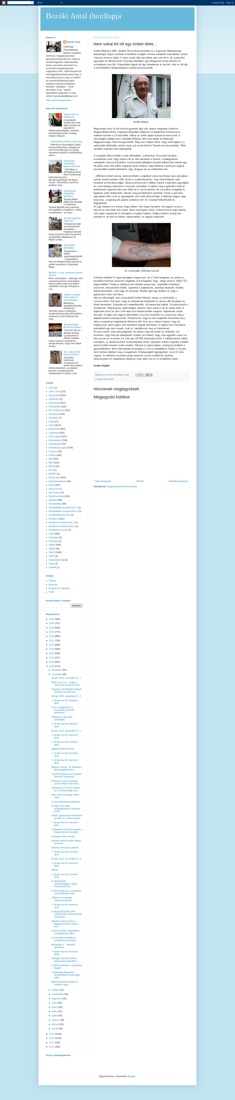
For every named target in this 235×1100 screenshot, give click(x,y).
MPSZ (52, 466)
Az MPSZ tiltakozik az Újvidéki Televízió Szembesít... (66, 775)
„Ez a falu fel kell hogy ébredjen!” (72, 353)
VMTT (52, 556)
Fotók (51, 592)
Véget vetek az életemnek (71, 115)
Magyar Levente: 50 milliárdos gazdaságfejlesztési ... (66, 768)
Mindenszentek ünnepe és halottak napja (64, 983)
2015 (52, 666)
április (55, 1015)
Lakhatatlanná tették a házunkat (66, 141)
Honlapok (53, 417)
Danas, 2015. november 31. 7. (66, 678)
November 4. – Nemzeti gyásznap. (63, 946)
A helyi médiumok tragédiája (65, 802)
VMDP (52, 548)
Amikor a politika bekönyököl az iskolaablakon (72, 297)
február (55, 1024)
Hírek (51, 425)
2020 (52, 645)
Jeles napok (55, 436)
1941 (51, 388)
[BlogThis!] (140, 375)
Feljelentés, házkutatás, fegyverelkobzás (72, 164)
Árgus (52, 563)
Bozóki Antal (73, 42)
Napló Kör (54, 489)
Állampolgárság (56, 560)
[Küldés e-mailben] (137, 375)
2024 (52, 627)
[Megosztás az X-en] (144, 375)
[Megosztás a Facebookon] (147, 375)
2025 (52, 623)
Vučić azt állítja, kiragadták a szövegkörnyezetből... (65, 932)
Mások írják (108, 379)
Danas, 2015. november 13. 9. (66, 859)
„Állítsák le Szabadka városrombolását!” (61, 899)
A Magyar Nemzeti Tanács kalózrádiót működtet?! (64, 959)
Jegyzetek (54, 433)
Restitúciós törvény (58, 530)
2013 (52, 1038)
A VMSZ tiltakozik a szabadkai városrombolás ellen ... (66, 892)
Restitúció (54, 519)
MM (50, 459)
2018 (52, 653)
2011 (52, 1047)
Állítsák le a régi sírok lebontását (62, 718)
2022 (52, 636)
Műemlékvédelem (57, 481)
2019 (52, 649)
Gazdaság (54, 414)
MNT (51, 462)
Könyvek (53, 584)
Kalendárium (55, 440)
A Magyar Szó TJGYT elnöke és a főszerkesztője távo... (65, 789)
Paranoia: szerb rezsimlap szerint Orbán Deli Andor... (65, 782)
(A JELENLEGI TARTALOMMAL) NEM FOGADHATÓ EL (64, 884)
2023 (52, 632)
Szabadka (54, 537)
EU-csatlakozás (56, 410)
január (55, 1028)
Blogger (131, 1076)
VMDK (52, 545)
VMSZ (52, 552)
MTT (51, 470)
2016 (52, 662)
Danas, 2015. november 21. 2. (66, 696)
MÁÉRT (52, 474)
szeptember (58, 994)
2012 (52, 1042)
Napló (52, 485)
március (56, 1020)
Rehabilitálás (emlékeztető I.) (63, 507)
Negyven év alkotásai (59, 588)
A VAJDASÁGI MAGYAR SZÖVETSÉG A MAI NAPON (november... (66, 914)
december (57, 670)
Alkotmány (54, 399)
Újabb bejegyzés (103, 481)
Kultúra (52, 455)
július (55, 1003)
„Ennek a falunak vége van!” (72, 219)
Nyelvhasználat (56, 496)
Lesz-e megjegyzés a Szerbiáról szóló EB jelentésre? (62, 710)
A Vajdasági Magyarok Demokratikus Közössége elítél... (65, 975)
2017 (52, 657)
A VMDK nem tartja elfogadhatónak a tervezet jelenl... (65, 809)
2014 (52, 1034)
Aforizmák (54, 395)
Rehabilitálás (55, 504)
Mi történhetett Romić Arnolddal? (73, 325)
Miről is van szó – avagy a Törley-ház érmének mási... (66, 683)
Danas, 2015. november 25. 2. (66, 731)
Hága (51, 421)
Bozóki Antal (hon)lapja (83, 16)
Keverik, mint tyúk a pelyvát (64, 847)
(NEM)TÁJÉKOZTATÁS (62, 749)
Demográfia (54, 406)
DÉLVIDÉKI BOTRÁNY (69, 246)
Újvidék (52, 567)
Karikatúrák (54, 444)
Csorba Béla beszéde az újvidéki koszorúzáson (63, 939)
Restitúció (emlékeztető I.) (61, 522)
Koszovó (53, 451)
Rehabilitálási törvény (59, 515)
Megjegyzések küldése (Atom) (122, 486)
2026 (52, 619)
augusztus (57, 998)
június (55, 1007)
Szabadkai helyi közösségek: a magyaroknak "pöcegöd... (66, 830)
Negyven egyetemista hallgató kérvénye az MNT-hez (66, 690)
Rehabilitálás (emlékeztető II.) (63, 511)
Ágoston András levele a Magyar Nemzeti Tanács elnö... (64, 924)
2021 (52, 640)
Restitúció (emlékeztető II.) (62, 526)
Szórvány (53, 541)
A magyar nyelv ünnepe (63, 836)
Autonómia (54, 403)
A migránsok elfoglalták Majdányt (70, 194)
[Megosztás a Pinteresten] (151, 375)
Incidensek (54, 429)
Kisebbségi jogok (57, 447)
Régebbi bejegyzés (178, 481)
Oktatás (52, 500)
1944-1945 (54, 391)
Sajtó (51, 533)
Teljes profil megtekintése (58, 100)
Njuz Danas (54, 492)
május (55, 1011)
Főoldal (140, 481)
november (57, 674)
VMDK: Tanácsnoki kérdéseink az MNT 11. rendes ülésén (66, 816)
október (56, 990)
